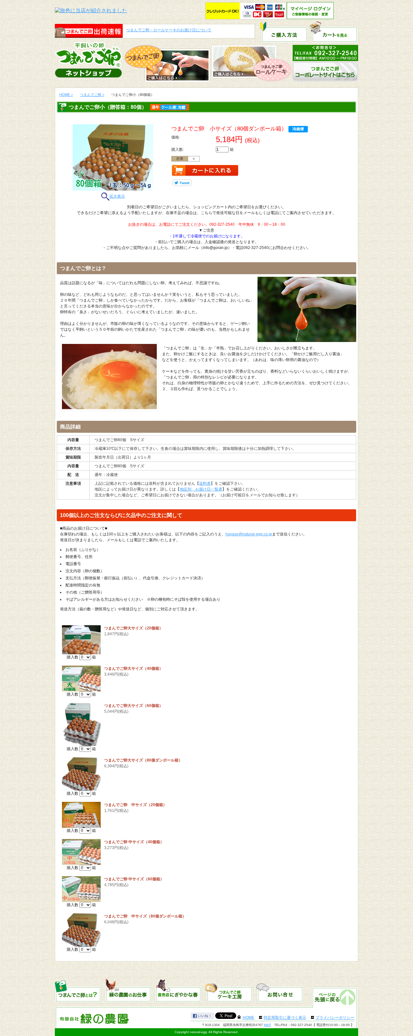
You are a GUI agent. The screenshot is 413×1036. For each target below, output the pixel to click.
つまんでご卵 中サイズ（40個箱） (134, 842)
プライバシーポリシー (335, 1017)
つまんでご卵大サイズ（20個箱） (133, 628)
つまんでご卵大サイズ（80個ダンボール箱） (143, 760)
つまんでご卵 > (92, 95)
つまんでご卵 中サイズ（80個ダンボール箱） (145, 916)
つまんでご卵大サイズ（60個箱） (133, 705)
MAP (267, 1025)
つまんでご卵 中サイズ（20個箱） (135, 805)
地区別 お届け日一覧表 (201, 489)
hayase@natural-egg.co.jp (249, 534)
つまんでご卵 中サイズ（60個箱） (134, 879)
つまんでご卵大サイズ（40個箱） (133, 668)
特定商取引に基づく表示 (285, 1017)
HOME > (66, 95)
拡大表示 (117, 196)
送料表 (205, 483)
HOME (248, 1017)
